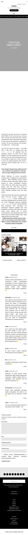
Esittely (14, 501)
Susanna (8, 152)
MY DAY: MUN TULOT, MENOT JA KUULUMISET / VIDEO (14, 254)
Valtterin (3, 198)
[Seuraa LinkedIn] (23, 474)
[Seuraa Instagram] (5, 474)
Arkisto (14, 520)
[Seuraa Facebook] (13, 474)
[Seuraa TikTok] (7, 474)
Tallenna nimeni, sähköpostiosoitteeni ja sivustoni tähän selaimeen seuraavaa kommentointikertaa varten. (14, 456)
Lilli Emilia (8, 297)
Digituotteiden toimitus (14, 507)
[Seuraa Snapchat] (18, 474)
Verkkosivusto (5, 448)
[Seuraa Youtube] (10, 474)
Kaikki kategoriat (14, 518)
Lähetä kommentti (6, 461)
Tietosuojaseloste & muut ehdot (14, 510)
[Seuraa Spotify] (15, 474)
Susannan (10, 198)
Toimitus (14, 503)
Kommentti (14, 421)
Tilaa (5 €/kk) (14, 10)
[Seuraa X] (21, 474)
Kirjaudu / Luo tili (22, 4)
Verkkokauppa (14, 522)
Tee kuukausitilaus (14, 523)
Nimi (14, 436)
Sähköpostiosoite (14, 442)
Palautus (14, 505)
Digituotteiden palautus (14, 508)
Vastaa (25, 292)
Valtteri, (3, 152)
